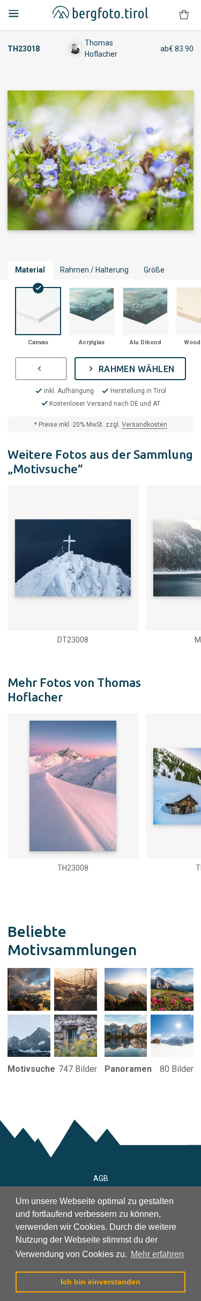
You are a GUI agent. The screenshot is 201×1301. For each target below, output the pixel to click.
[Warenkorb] (184, 15)
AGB (100, 1178)
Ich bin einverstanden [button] (100, 1281)
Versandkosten (144, 424)
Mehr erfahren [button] (157, 1254)
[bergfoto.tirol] (100, 15)
